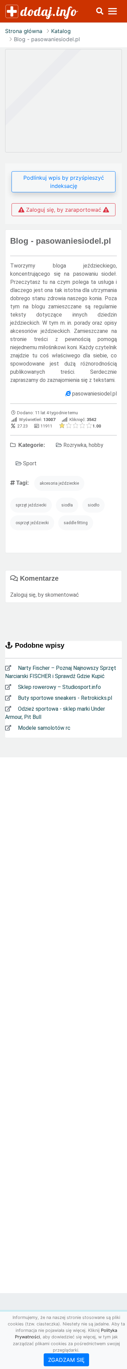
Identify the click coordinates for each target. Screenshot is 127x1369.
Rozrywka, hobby (83, 445)
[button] (99, 11)
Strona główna (23, 31)
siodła (67, 505)
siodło (93, 505)
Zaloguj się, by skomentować (44, 595)
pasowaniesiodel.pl (94, 393)
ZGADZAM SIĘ (66, 1359)
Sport (30, 463)
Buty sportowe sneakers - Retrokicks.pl (64, 698)
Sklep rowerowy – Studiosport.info (59, 687)
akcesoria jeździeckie (59, 483)
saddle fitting (76, 522)
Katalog (61, 31)
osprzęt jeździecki (32, 522)
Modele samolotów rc (43, 728)
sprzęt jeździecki (31, 505)
